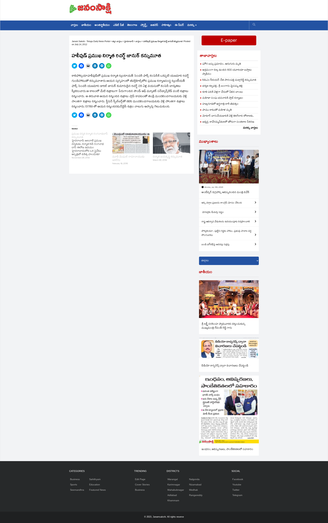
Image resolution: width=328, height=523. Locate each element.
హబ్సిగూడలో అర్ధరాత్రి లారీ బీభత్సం (220, 104)
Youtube (236, 484)
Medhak (193, 489)
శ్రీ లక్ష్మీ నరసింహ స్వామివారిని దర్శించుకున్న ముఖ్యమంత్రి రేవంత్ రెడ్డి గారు (223, 326)
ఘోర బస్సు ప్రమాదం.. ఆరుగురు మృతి (221, 64)
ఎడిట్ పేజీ (118, 25)
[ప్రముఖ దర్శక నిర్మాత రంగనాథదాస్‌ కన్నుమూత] (92, 146)
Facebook (237, 479)
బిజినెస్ (154, 25)
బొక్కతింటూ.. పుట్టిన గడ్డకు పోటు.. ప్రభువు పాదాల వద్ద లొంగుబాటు (226, 233)
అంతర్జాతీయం (102, 25)
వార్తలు (74, 25)
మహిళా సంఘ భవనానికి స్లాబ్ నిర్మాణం (222, 98)
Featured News (97, 489)
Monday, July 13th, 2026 (213, 187)
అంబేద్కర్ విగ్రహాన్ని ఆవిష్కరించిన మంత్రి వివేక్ (225, 192)
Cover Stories (142, 484)
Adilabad (172, 495)
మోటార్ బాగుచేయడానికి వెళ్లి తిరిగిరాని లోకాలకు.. (228, 116)
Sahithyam (95, 479)
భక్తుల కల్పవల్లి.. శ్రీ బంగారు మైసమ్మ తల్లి (222, 86)
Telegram (237, 495)
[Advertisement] (196, 9)
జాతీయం (86, 25)
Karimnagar (173, 484)
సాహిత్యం (166, 25)
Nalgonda (194, 479)
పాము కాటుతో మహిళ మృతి (217, 110)
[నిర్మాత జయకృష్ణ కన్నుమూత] (171, 143)
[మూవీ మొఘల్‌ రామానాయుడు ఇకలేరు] (131, 143)
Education (94, 484)
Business (75, 479)
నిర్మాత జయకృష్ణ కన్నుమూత (167, 157)
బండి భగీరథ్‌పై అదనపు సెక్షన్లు (215, 245)
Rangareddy (195, 495)
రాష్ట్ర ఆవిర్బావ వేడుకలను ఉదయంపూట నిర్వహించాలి (226, 222)
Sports (73, 484)
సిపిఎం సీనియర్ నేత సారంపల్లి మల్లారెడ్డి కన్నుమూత (229, 80)
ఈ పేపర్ (179, 25)
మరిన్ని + (192, 25)
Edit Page (140, 479)
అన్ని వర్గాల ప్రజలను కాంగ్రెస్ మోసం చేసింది (222, 203)
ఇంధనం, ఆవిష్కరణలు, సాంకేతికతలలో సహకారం (227, 449)
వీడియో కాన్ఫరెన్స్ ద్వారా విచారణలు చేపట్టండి (225, 366)
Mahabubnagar (175, 489)
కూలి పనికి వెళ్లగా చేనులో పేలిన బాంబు (222, 92)
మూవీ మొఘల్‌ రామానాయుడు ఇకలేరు (128, 159)
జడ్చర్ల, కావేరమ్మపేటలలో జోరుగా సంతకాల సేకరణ (228, 122)
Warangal (172, 479)
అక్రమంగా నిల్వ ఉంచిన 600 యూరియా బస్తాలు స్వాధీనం (227, 72)
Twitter (236, 489)
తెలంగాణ (132, 25)
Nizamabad (195, 484)
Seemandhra (77, 489)
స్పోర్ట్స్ (144, 25)
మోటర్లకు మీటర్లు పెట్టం (213, 212)
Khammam (173, 500)
